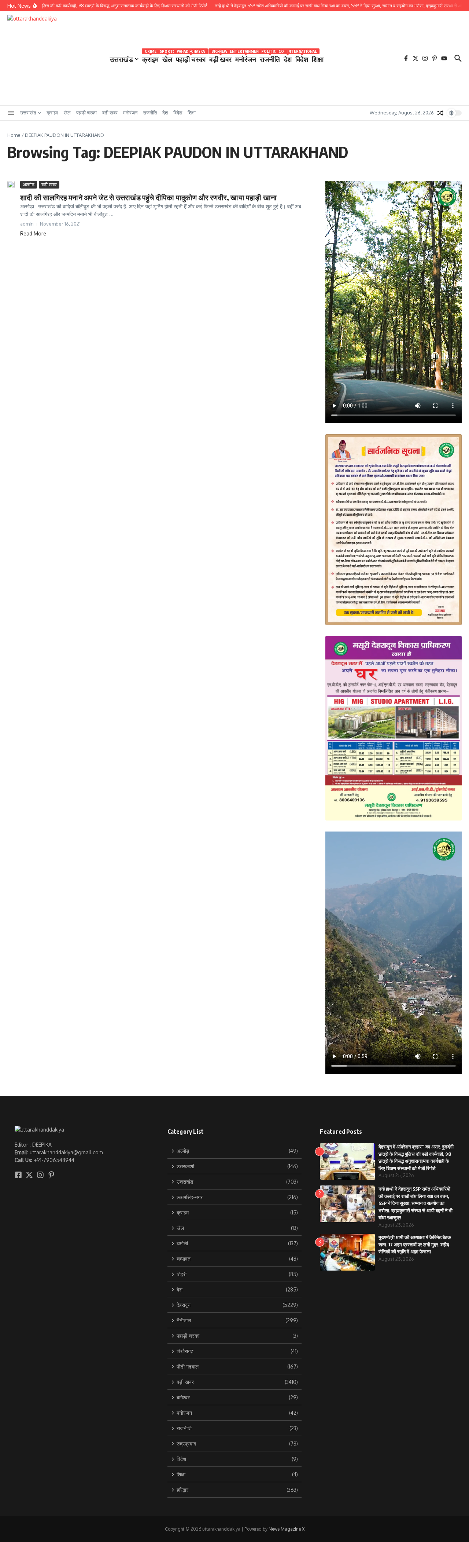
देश (288, 57)
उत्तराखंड (121, 59)
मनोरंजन (245, 57)
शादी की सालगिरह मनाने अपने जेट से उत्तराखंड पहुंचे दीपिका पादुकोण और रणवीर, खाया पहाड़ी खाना (148, 197)
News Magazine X (286, 1529)
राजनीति (270, 57)
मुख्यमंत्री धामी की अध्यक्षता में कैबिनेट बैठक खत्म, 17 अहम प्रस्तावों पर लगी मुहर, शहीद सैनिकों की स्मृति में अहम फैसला (414, 1244)
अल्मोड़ (28, 184)
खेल (167, 57)
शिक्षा (318, 59)
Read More (33, 233)
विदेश (301, 57)
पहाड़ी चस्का (191, 57)
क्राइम (150, 57)
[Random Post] (440, 113)
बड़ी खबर (220, 57)
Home (14, 135)
